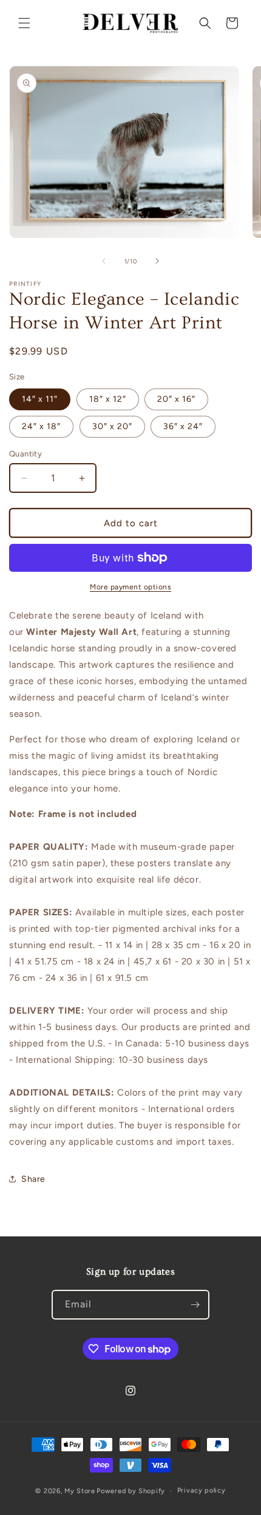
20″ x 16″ (176, 399)
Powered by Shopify (131, 1491)
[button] (24, 23)
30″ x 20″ (112, 426)
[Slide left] (103, 261)
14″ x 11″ (40, 399)
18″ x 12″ (107, 399)
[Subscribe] (194, 1305)
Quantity (25, 453)
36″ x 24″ (183, 426)
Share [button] (33, 1179)
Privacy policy (201, 1490)
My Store (79, 1491)
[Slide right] (157, 261)
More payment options (130, 587)
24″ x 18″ (41, 426)
